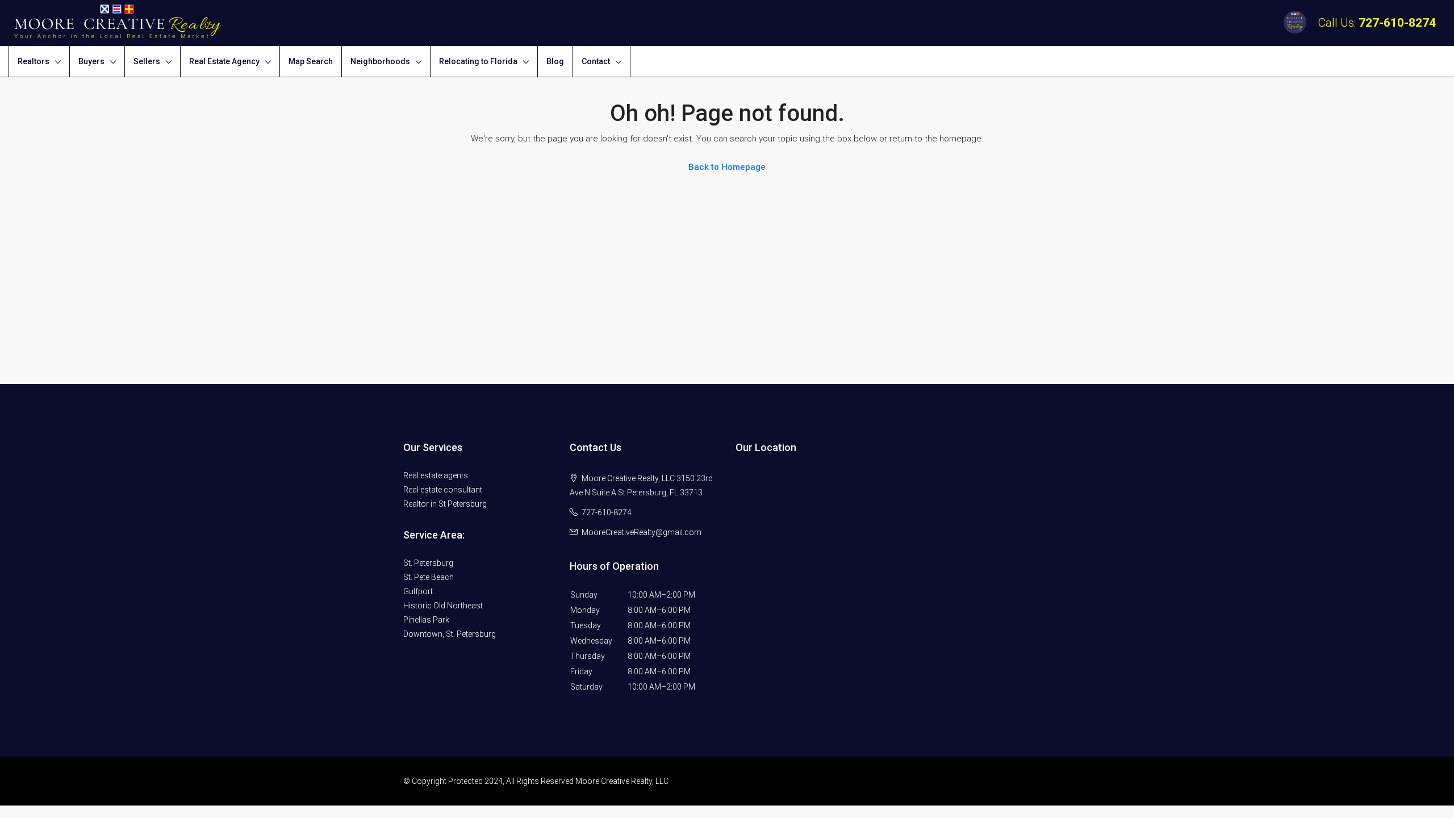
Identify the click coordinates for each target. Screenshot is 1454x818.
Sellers (146, 61)
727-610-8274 (1397, 23)
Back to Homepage (727, 167)
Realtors (33, 61)
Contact (596, 61)
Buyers (91, 61)
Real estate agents (435, 475)
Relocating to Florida (478, 61)
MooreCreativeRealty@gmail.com (641, 532)
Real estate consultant (442, 489)
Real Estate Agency (224, 61)
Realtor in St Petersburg (445, 503)
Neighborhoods (380, 61)
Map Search (311, 61)
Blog (555, 61)
